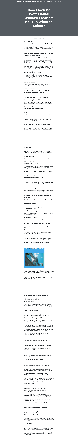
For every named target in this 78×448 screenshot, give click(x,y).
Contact (59, 1)
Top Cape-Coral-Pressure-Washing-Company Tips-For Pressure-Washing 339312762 (34, 1)
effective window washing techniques (31, 383)
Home (55, 1)
